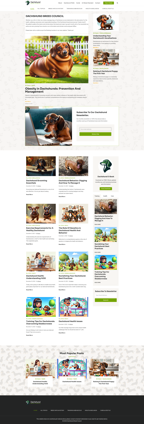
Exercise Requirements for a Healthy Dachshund (39, 229)
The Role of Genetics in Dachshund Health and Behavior (70, 230)
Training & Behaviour (74, 8)
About (60, 3)
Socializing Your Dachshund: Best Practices (72, 277)
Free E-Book (108, 3)
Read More (28, 102)
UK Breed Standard (87, 3)
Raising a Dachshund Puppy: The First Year (105, 72)
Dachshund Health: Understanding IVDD (36, 277)
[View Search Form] (117, 3)
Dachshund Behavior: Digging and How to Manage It (73, 181)
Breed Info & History (55, 8)
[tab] (97, 196)
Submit (105, 300)
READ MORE (98, 225)
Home (32, 8)
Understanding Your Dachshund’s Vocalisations (104, 37)
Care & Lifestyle (108, 8)
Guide (78, 3)
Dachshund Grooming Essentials (36, 181)
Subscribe (95, 134)
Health (33, 85)
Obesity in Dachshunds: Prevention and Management (53, 90)
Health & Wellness (92, 8)
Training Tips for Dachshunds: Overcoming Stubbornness (40, 322)
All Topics (41, 8)
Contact (97, 3)
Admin (39, 186)
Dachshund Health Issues (70, 321)
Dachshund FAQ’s (69, 3)
